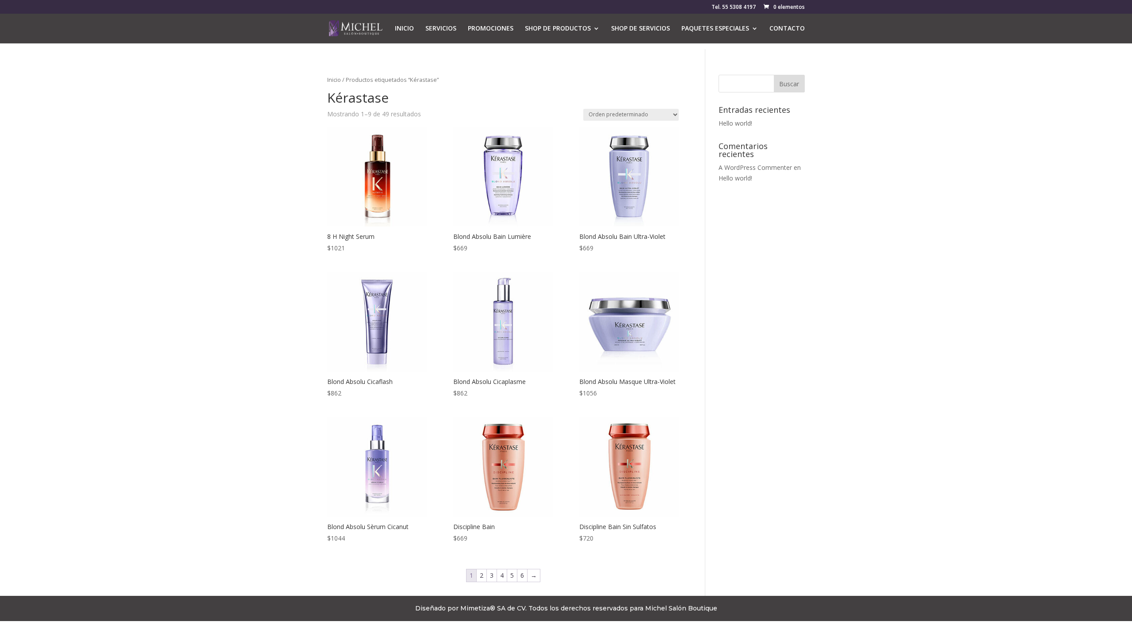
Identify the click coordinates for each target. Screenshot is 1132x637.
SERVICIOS (440, 28)
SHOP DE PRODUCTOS (558, 28)
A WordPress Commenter (755, 167)
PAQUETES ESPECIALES (715, 28)
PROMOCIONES (490, 28)
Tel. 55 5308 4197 (733, 7)
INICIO (404, 28)
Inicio (334, 80)
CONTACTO (787, 28)
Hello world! (735, 123)
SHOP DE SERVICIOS (640, 28)
